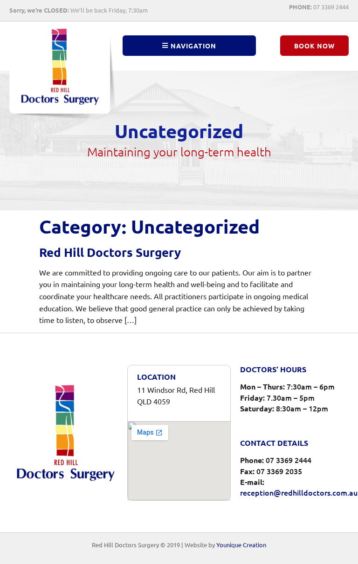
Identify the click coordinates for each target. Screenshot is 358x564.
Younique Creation (241, 545)
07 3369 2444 (319, 7)
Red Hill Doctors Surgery (110, 252)
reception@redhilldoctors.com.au (299, 492)
